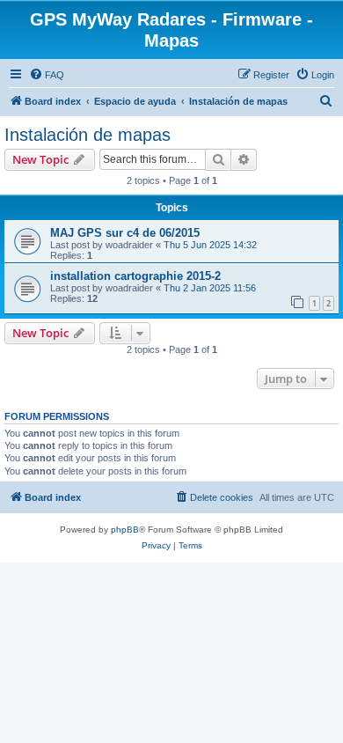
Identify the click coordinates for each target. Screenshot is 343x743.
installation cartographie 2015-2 (135, 276)
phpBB (125, 529)
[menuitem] (46, 74)
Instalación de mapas (87, 134)
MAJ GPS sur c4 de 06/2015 (125, 232)
